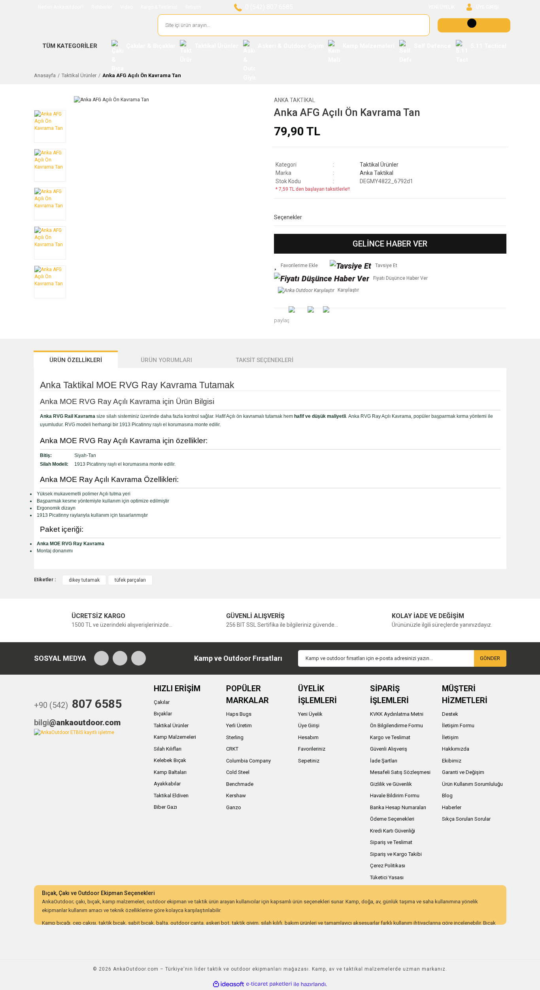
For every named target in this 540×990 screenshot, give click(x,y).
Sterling (235, 737)
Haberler (451, 807)
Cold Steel (237, 772)
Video (126, 7)
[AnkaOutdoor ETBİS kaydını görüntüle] (74, 732)
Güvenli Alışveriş (388, 749)
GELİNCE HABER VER (390, 243)
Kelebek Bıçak (170, 760)
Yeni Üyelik (310, 714)
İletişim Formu (458, 725)
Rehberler (101, 7)
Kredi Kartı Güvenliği (392, 831)
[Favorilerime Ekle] (296, 265)
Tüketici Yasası (387, 877)
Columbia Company (248, 761)
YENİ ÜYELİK (442, 7)
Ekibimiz (451, 761)
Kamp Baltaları (170, 772)
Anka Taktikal (294, 100)
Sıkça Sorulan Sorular (466, 819)
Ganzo (233, 807)
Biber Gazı (165, 807)
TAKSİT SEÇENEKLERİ (264, 360)
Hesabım (308, 737)
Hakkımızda (455, 749)
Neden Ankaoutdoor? (60, 7)
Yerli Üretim (239, 725)
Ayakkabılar (167, 784)
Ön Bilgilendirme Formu (396, 725)
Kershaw (236, 795)
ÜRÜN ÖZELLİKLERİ (75, 360)
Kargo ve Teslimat (390, 737)
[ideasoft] (228, 984)
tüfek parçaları (130, 580)
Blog (447, 795)
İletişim (193, 7)
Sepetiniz (308, 761)
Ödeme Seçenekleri (392, 819)
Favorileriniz (311, 749)
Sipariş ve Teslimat (391, 842)
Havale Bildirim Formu (394, 795)
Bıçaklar (163, 714)
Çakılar (162, 702)
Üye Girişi (308, 725)
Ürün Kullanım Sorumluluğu (472, 784)
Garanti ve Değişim (463, 772)
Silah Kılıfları (167, 749)
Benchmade (239, 784)
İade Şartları (383, 761)
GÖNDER (490, 658)
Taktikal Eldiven (171, 795)
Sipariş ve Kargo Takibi (396, 854)
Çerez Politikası (387, 866)
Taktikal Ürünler (379, 164)
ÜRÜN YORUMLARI (166, 360)
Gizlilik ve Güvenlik (391, 784)
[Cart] (474, 25)
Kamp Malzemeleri (175, 737)
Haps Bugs (238, 714)
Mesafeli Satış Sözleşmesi (400, 772)
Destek (450, 714)
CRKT (232, 749)
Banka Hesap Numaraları (398, 807)
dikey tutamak (84, 580)
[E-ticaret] (269, 984)
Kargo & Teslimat (159, 7)
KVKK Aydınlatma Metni (396, 714)
